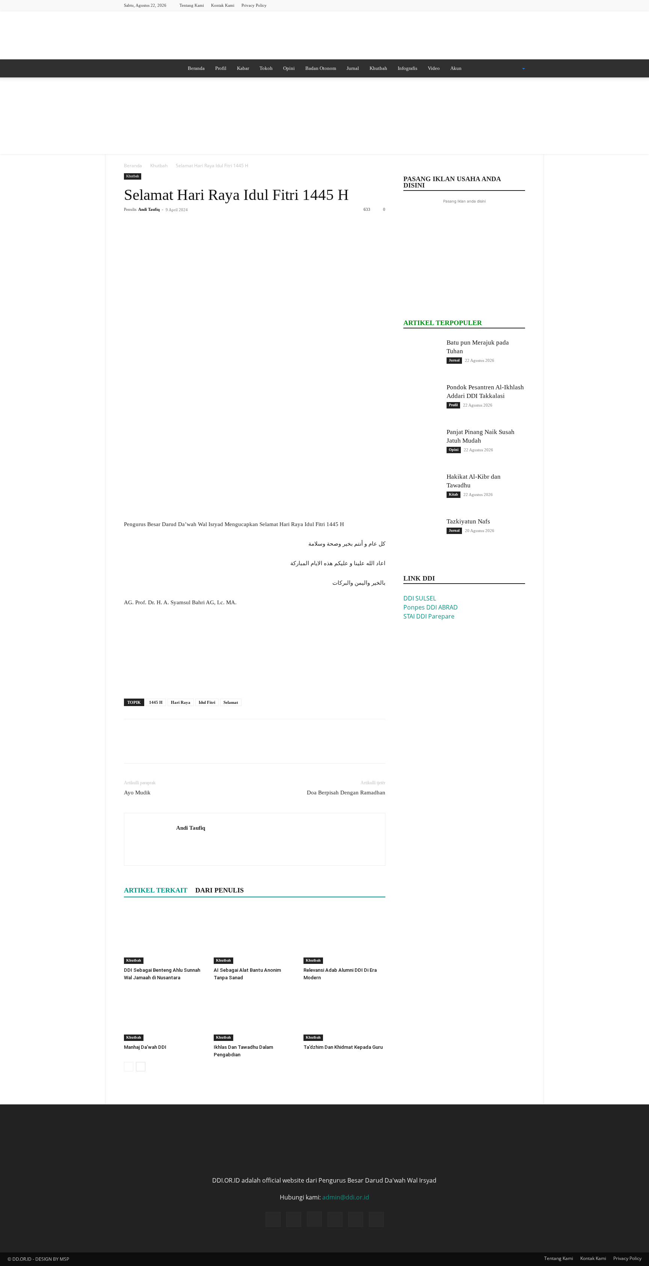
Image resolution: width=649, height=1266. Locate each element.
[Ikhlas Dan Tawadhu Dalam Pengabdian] (255, 1013)
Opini (289, 68)
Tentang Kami (192, 5)
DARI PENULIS (219, 890)
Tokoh (266, 68)
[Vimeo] (507, 5)
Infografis (407, 68)
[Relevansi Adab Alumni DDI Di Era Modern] (344, 936)
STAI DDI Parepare (428, 616)
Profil (220, 68)
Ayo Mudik (137, 793)
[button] (514, 69)
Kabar (243, 68)
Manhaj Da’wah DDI (145, 1047)
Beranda (196, 68)
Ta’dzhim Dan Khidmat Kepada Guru (343, 1047)
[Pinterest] (166, 226)
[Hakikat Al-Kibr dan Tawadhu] (422, 491)
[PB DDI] (324, 35)
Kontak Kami (222, 5)
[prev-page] (128, 1066)
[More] (201, 226)
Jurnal (353, 68)
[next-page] (140, 1066)
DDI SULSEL (419, 598)
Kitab (453, 494)
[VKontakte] (519, 5)
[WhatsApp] (183, 226)
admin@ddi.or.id (345, 1197)
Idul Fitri (207, 702)
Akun (456, 68)
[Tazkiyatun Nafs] (422, 536)
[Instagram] (482, 5)
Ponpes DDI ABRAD (430, 607)
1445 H (156, 702)
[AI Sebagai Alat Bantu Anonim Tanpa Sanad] (255, 936)
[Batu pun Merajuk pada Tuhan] (422, 357)
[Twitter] (494, 5)
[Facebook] (469, 5)
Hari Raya (180, 702)
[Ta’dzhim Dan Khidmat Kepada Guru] (344, 1013)
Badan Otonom (320, 68)
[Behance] (457, 5)
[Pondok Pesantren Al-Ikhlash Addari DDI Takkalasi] (422, 401)
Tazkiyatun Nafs (468, 521)
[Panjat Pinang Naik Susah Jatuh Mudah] (422, 446)
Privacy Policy (254, 5)
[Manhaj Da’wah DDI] (165, 1013)
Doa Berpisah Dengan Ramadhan (346, 793)
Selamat (230, 702)
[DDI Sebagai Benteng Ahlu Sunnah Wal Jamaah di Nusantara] (165, 936)
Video (434, 68)
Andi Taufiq (149, 209)
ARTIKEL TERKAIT (155, 890)
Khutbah (378, 68)
